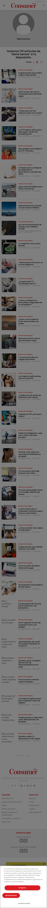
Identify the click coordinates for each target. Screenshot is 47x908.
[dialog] (23, 887)
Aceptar (22, 888)
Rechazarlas (11, 895)
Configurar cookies (24, 903)
